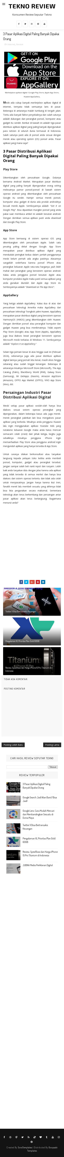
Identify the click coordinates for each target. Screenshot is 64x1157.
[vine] (16, 1137)
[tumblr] (46, 1137)
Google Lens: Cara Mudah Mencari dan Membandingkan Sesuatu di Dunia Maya (38, 814)
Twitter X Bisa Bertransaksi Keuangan (20, 611)
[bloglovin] (40, 1137)
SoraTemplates (25, 1147)
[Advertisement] (32, 545)
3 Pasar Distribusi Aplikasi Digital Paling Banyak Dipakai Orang (30, 156)
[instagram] (31, 24)
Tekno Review (32, 6)
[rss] (28, 1137)
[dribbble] (10, 1137)
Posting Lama (52, 744)
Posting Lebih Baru (13, 744)
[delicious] (34, 1137)
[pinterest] (38, 24)
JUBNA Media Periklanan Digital (38, 865)
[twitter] (25, 24)
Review (19, 44)
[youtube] (44, 24)
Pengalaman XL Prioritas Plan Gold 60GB (22, 641)
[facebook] (18, 24)
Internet (11, 44)
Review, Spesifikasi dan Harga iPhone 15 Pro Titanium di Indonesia (28, 669)
